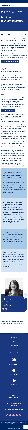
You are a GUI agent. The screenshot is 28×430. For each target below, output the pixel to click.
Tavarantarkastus (18, 11)
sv (6, 1)
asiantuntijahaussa (5, 326)
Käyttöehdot (9, 423)
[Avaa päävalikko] (26, 5)
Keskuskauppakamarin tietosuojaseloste (18, 422)
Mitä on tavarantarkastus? (8, 12)
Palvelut (8, 11)
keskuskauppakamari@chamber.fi (15, 409)
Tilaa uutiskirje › (14, 364)
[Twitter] (3, 309)
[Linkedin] (6, 309)
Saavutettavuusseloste (5, 422)
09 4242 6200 (15, 407)
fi (8, 1)
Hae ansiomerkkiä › (14, 384)
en (3, 1)
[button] (25, 1)
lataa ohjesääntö (8, 110)
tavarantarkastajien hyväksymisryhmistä (14, 325)
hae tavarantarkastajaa (10, 61)
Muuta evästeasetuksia (16, 423)
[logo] (7, 5)
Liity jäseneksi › (14, 374)
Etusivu (3, 11)
